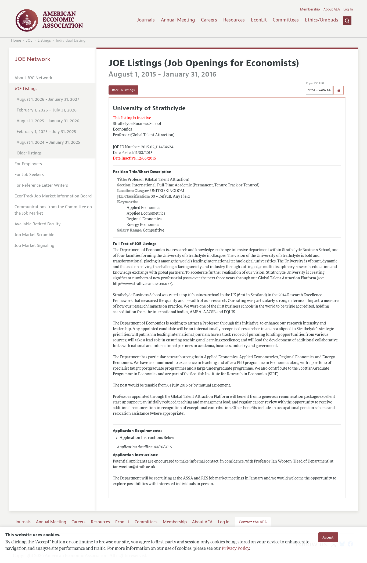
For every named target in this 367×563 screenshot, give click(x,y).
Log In (348, 9)
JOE (29, 40)
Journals (146, 20)
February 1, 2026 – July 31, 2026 (47, 110)
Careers (209, 20)
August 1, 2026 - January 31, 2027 (48, 99)
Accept (328, 537)
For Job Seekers (29, 174)
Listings (44, 40)
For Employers (28, 164)
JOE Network (33, 59)
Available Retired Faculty (38, 224)
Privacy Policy (235, 549)
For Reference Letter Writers (41, 185)
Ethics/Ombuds (321, 20)
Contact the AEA (253, 521)
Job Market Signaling (34, 245)
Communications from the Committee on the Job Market (53, 210)
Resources (234, 20)
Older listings (29, 153)
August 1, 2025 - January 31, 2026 (48, 121)
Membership (310, 9)
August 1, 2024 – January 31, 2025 (48, 142)
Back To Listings (123, 90)
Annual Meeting (178, 20)
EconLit (259, 20)
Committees (286, 20)
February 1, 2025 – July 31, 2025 (46, 131)
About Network (33, 78)
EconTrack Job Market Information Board (53, 196)
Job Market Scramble (34, 234)
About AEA (331, 9)
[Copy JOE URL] (338, 90)
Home (16, 40)
